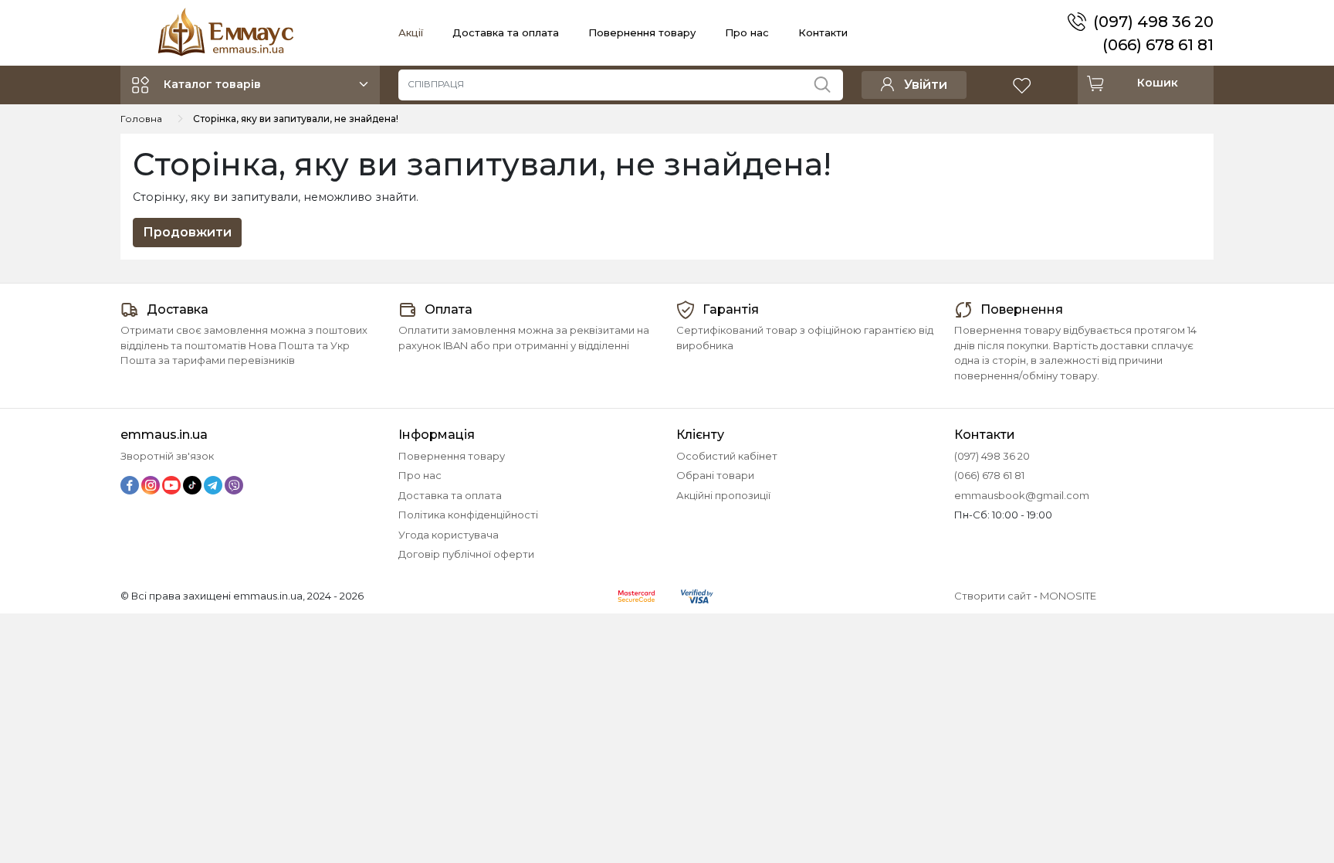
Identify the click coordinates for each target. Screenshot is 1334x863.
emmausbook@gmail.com (1021, 495)
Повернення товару (642, 32)
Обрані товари (715, 475)
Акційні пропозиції (723, 495)
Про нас (747, 32)
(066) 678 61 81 (1158, 45)
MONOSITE (1068, 595)
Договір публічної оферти (466, 554)
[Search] (828, 81)
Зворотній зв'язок (167, 456)
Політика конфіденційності (468, 514)
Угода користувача (448, 534)
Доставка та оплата (505, 32)
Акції (410, 32)
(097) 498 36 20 (1153, 21)
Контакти (823, 32)
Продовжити (187, 232)
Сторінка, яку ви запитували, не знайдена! (295, 118)
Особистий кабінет (726, 456)
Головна (141, 118)
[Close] (1282, 798)
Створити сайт (992, 595)
